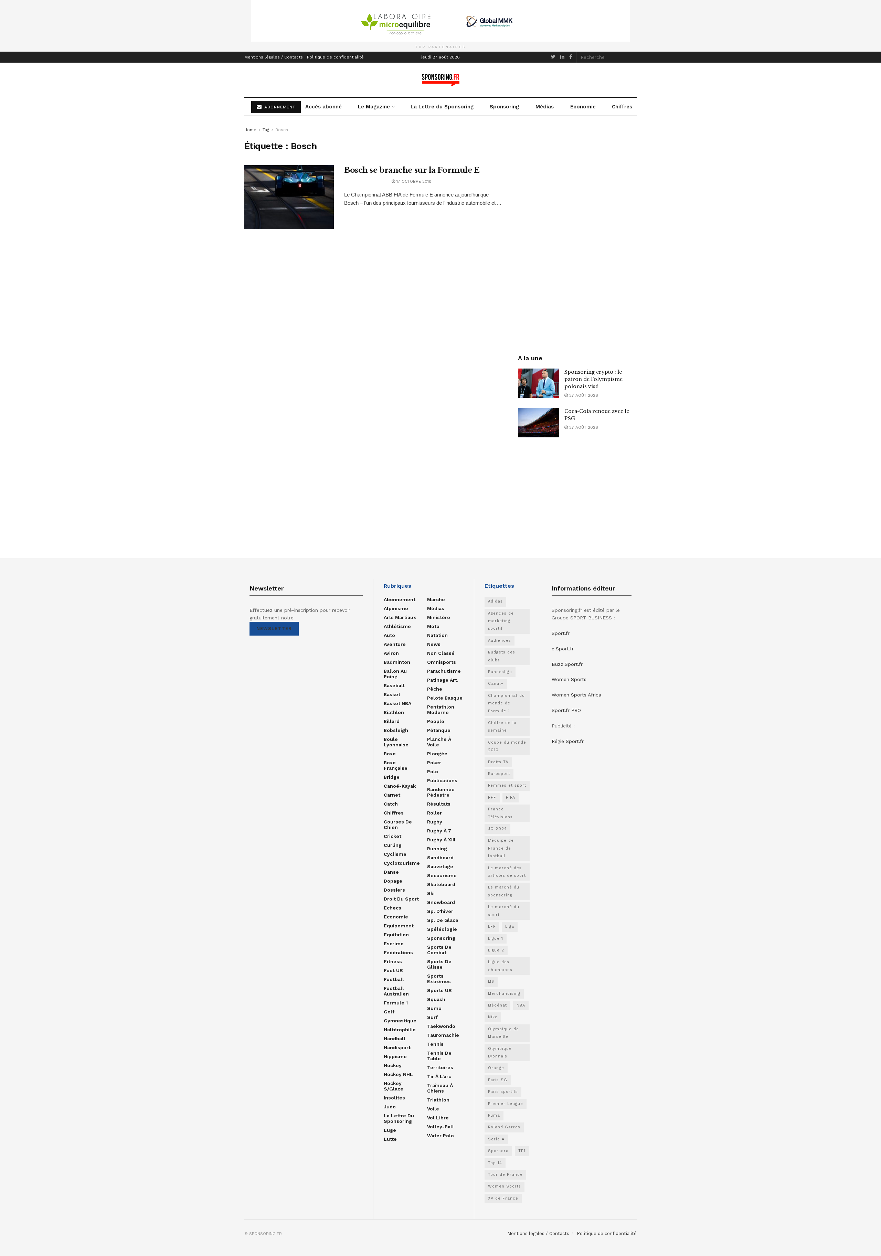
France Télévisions (500, 813)
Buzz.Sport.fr (567, 664)
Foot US (393, 970)
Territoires (440, 1067)
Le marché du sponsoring (503, 891)
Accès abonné (323, 107)
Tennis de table (439, 1055)
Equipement (399, 925)
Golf (389, 1011)
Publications (442, 780)
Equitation (396, 934)
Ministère (438, 617)
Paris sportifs (503, 1091)
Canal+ (495, 683)
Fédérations (398, 952)
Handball (394, 1038)
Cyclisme (395, 854)
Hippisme (395, 1056)
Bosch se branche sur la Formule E (411, 170)
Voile (433, 1108)
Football (394, 979)
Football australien (396, 991)
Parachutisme (444, 671)
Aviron (391, 653)
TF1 (522, 1151)
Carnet (392, 795)
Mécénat (497, 1005)
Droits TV (498, 762)
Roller (434, 813)
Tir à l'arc (439, 1076)
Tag (266, 129)
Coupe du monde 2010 (507, 746)
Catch (391, 804)
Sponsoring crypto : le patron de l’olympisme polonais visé (593, 379)
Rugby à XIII (441, 839)
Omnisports (441, 662)
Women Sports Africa (576, 695)
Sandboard (440, 857)
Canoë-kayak (400, 786)
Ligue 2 (496, 950)
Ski (431, 893)
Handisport (397, 1047)
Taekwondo (441, 1026)
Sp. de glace (442, 920)
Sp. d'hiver (440, 911)
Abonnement (399, 599)
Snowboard (441, 902)
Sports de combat (439, 949)
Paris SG (497, 1080)
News (433, 644)
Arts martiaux (400, 617)
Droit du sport (401, 899)
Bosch (281, 129)
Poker (434, 762)
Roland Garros (504, 1127)
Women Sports (504, 1186)
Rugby (434, 821)
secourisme (442, 875)
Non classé (441, 653)
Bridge (392, 777)
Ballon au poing (395, 673)
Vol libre (438, 1117)
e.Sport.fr (563, 648)
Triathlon (438, 1100)
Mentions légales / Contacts (273, 57)
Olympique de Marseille (503, 1033)
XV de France (503, 1198)
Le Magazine (374, 107)
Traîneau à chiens (440, 1088)
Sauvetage (440, 866)
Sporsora (498, 1151)
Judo (390, 1106)
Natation (437, 635)
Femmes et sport (507, 785)
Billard (392, 721)
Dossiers (394, 890)
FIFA (510, 797)
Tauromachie (443, 1035)
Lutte (390, 1139)
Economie (583, 107)
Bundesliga (500, 672)
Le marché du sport (503, 911)
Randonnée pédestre (441, 792)
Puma (494, 1115)
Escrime (394, 943)
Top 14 (495, 1163)
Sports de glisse (439, 964)
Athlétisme (397, 626)
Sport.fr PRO (566, 710)
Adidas (495, 601)
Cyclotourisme (402, 863)
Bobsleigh (396, 730)
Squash (436, 999)
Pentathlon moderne (440, 709)
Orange (496, 1068)
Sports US (439, 990)
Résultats (438, 804)
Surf (432, 1017)
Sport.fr (561, 633)
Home (250, 129)
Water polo (440, 1135)
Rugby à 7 (439, 830)
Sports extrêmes (439, 978)
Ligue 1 (495, 938)
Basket (392, 694)
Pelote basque (445, 698)
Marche (436, 599)
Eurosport (499, 773)
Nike (493, 1017)
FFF (492, 797)
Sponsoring (504, 107)
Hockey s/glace (393, 1086)
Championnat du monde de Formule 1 (506, 703)
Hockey (393, 1065)
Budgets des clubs (501, 656)
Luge (390, 1130)
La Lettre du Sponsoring (442, 107)
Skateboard (441, 884)
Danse (391, 872)
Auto (389, 635)
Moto (433, 626)
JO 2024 (497, 829)
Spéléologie (442, 929)
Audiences (499, 640)
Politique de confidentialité (335, 57)
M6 (491, 981)
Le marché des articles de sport (507, 872)
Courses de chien (398, 824)
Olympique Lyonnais (500, 1052)
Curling (393, 845)
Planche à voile (439, 741)
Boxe (390, 753)
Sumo (434, 1008)
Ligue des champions (500, 966)
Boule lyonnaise (396, 741)
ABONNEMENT (279, 107)
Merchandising (504, 993)
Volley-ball (440, 1126)
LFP (492, 926)
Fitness (393, 961)
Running (437, 848)
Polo (432, 771)
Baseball (394, 685)
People (435, 721)
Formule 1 (396, 1002)
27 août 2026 (583, 395)
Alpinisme (396, 608)
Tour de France (505, 1174)
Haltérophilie (400, 1029)
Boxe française (395, 765)
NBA (521, 1005)
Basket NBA (397, 703)
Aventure (395, 644)
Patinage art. (442, 680)
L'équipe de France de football (501, 848)
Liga (509, 926)
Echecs (392, 908)
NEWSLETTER (274, 628)
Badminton (397, 662)
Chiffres (622, 107)
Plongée (437, 753)
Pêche (434, 689)
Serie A (496, 1139)
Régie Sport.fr (568, 741)
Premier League (505, 1103)
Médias (544, 107)
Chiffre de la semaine (502, 727)
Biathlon (394, 712)
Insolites (394, 1097)
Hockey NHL (398, 1074)
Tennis (435, 1044)
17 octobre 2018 (413, 181)
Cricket (392, 836)
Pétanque (438, 730)
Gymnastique (400, 1020)
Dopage (393, 881)
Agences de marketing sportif (501, 621)
